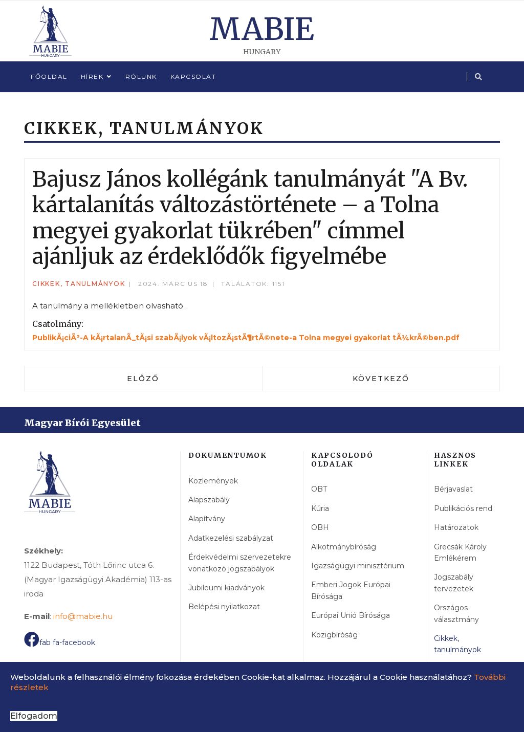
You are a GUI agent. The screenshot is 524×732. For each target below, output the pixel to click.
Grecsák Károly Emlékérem (460, 552)
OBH (320, 527)
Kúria (320, 508)
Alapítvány (206, 518)
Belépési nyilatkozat (224, 606)
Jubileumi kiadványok (226, 587)
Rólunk (141, 76)
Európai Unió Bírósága (350, 615)
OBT (319, 489)
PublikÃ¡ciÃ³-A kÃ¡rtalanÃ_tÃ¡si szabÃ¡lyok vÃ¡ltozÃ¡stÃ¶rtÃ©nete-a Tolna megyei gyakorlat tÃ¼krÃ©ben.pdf (246, 337)
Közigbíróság (334, 634)
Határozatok (456, 527)
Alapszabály (209, 499)
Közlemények (213, 480)
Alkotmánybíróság (343, 546)
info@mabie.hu (83, 616)
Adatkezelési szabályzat (230, 538)
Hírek (92, 76)
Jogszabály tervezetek (453, 582)
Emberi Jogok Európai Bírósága (350, 590)
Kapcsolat (193, 76)
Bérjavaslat (453, 489)
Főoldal (49, 76)
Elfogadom (33, 716)
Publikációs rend (463, 508)
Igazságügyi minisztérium (357, 565)
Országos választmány (456, 613)
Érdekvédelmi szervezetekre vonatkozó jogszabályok (239, 562)
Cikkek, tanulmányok (78, 283)
